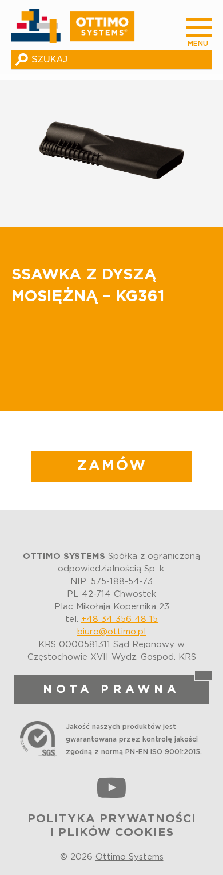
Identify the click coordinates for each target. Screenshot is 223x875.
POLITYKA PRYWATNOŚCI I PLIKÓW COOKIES (111, 825)
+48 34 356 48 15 (119, 619)
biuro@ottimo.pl (111, 632)
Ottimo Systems (129, 857)
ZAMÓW (112, 466)
